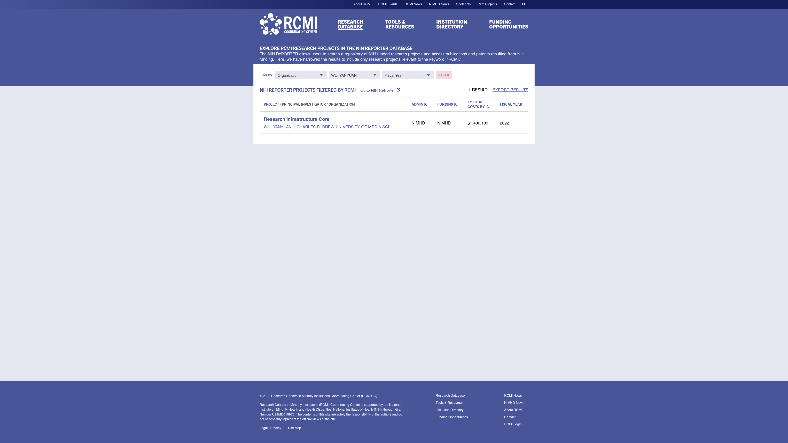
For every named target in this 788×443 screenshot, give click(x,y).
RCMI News (413, 4)
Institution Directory (451, 24)
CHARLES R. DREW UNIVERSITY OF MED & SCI (343, 127)
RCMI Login (513, 424)
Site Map (294, 427)
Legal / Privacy (270, 427)
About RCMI (362, 4)
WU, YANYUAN (278, 127)
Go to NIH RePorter (377, 90)
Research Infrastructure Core (297, 118)
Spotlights (463, 4)
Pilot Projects (487, 4)
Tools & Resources (399, 24)
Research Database (350, 24)
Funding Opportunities (508, 24)
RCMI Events (387, 4)
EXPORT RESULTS (510, 89)
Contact (509, 4)
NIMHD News (439, 4)
